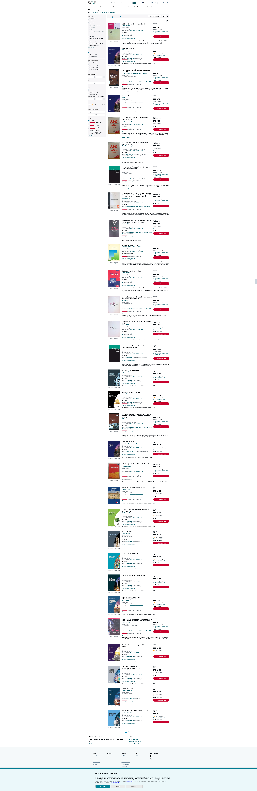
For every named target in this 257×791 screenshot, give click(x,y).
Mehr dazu (90, 47)
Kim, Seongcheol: (126, 466)
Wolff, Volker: (125, 300)
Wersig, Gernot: (126, 198)
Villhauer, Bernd (126, 533)
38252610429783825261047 (136, 471)
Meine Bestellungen (96, 762)
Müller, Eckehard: (126, 419)
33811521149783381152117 (136, 674)
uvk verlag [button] (95, 12)
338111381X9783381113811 (136, 398)
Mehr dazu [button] (90, 135)
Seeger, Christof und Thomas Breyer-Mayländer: (134, 73)
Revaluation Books (130, 451)
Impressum (124, 759)
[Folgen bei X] (151, 759)
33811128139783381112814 (136, 517)
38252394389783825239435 (136, 78)
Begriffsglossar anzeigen (135, 741)
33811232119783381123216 (136, 716)
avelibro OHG (129, 255)
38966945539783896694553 (136, 329)
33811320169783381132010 (136, 494)
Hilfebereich (138, 755)
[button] (109, 16)
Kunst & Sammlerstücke (133, 6)
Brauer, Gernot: (126, 622)
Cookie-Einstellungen (152, 779)
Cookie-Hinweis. (129, 781)
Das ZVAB (123, 755)
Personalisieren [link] (134, 786)
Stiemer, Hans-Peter (127, 712)
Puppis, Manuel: (126, 272)
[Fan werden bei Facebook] (151, 756)
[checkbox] (88, 18)
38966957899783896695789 (136, 304)
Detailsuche (90, 6)
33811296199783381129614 (136, 652)
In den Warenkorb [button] (161, 36)
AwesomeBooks (129, 178)
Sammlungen (103, 6)
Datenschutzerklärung (126, 762)
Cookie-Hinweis (124, 766)
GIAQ (131, 158)
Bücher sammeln (116, 6)
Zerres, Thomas (126, 648)
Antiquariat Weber (130, 154)
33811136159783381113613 (136, 581)
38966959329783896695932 (136, 30)
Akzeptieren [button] (102, 786)
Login (148, 2)
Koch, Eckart (125, 555)
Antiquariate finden (150, 6)
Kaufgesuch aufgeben (94, 743)
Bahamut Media (129, 357)
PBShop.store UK (130, 105)
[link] (167, 16)
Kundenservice (138, 757)
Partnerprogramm (110, 757)
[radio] (88, 54)
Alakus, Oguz (125, 393)
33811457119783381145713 (136, 694)
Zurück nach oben (128, 749)
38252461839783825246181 (136, 423)
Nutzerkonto (153, 2)
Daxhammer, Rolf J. (127, 690)
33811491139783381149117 (136, 605)
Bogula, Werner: (126, 25)
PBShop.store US (130, 58)
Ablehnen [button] (118, 786)
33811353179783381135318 (136, 54)
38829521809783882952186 (136, 124)
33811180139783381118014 (136, 559)
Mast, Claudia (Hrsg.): (127, 146)
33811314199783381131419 (136, 537)
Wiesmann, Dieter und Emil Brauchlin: (131, 246)
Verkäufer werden (165, 6)
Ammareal (128, 128)
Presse (123, 757)
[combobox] (118, 3)
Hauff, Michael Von (126, 513)
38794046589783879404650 (136, 251)
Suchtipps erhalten (133, 739)
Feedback (255, 281)
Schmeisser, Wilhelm (127, 577)
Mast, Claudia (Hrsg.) (127, 121)
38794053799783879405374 (136, 228)
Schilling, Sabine (126, 489)
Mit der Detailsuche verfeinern (107, 12)
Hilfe (167, 2)
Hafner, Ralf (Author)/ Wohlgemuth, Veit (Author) (134, 443)
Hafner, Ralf (125, 49)
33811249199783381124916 (136, 376)
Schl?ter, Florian (126, 670)
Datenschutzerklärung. (114, 782)
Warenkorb (95, 764)
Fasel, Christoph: (126, 324)
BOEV (131, 259)
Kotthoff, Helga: (126, 224)
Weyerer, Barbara (126, 372)
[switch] (89, 104)
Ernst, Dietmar (125, 600)
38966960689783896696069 (136, 174)
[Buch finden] (134, 3)
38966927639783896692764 (136, 202)
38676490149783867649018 (136, 626)
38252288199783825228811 (136, 277)
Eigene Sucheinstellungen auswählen (138, 743)
